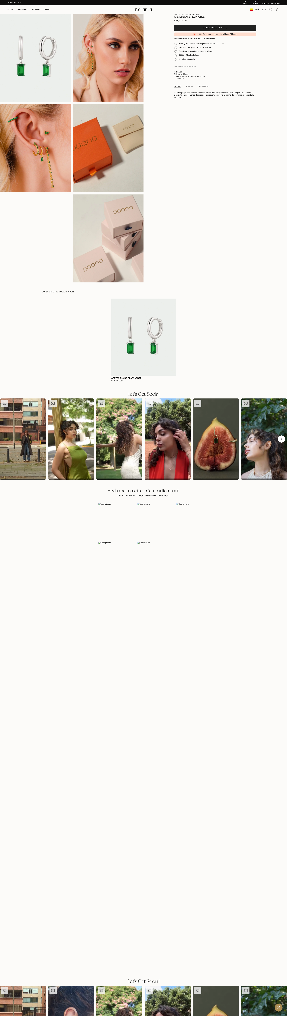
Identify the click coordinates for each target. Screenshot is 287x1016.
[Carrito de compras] (277, 9)
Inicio (176, 14)
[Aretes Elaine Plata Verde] (143, 337)
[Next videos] (281, 439)
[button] (10, 9)
